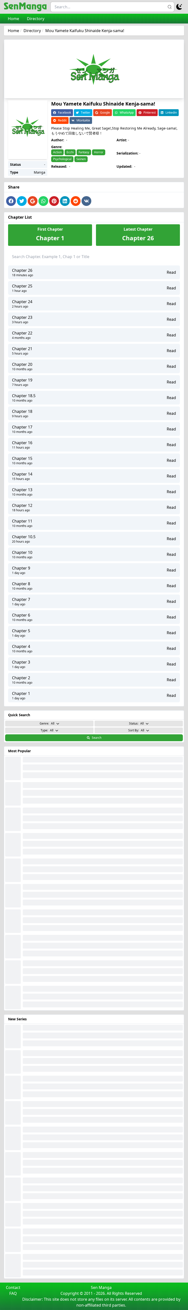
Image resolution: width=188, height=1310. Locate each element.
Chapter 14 (22, 474)
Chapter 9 (21, 568)
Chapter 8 (21, 583)
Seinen (81, 159)
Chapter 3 (21, 662)
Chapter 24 (22, 301)
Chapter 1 (21, 693)
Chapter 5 (21, 630)
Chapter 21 (22, 348)
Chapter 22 (22, 333)
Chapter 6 (21, 615)
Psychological (62, 159)
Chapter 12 (22, 505)
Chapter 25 (22, 286)
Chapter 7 (21, 599)
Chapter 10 (22, 552)
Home (13, 18)
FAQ (13, 1293)
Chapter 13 (22, 489)
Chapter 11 (22, 521)
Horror (98, 152)
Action (57, 152)
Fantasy (84, 152)
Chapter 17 (22, 427)
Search (96, 738)
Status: (136, 723)
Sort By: (136, 730)
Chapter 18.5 (23, 395)
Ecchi (70, 152)
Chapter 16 (22, 442)
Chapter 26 (22, 270)
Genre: (47, 723)
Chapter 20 (22, 364)
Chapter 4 (21, 646)
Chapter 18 (22, 411)
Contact (13, 1287)
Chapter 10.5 (23, 536)
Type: (47, 730)
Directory (35, 18)
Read (171, 272)
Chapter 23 (22, 317)
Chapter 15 (22, 458)
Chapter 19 (22, 380)
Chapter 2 (21, 677)
